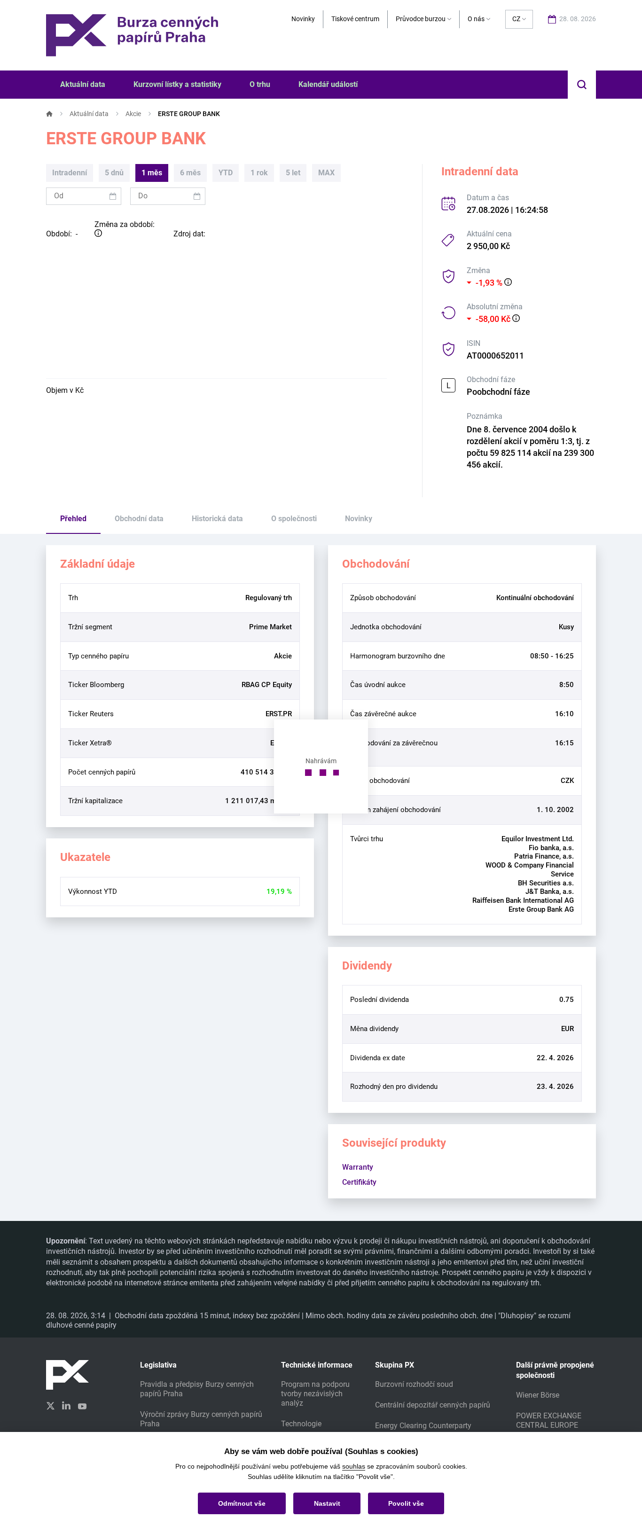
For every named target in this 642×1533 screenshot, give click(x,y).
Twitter (50, 1406)
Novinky (303, 19)
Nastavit (327, 1503)
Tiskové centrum (355, 19)
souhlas (353, 1466)
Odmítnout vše (242, 1503)
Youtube (82, 1405)
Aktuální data (89, 113)
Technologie (301, 1423)
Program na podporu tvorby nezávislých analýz (315, 1394)
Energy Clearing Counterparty (423, 1425)
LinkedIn (66, 1405)
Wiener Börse (537, 1395)
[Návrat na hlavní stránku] (132, 34)
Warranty (357, 1167)
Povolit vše (406, 1503)
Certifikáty (359, 1182)
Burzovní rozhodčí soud (414, 1384)
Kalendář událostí (328, 84)
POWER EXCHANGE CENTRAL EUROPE (548, 1420)
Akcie (133, 113)
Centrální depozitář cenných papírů (432, 1404)
